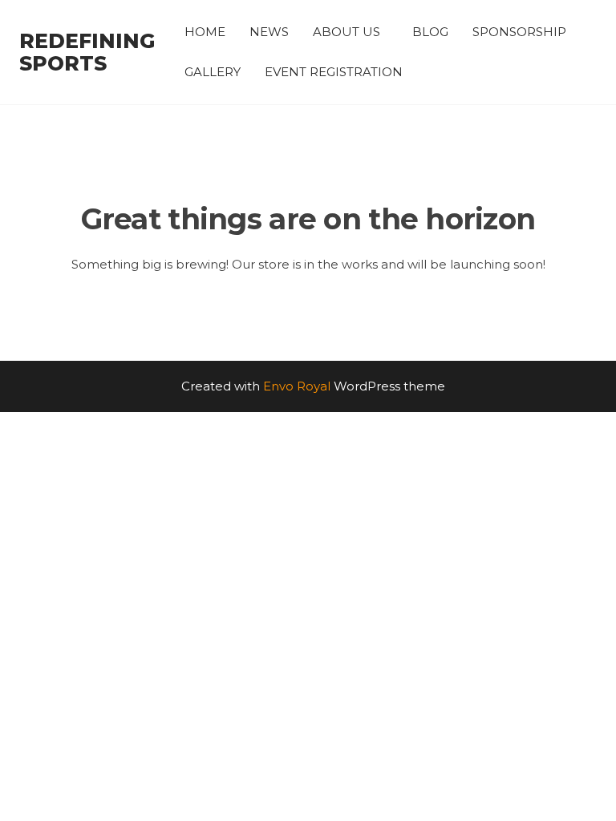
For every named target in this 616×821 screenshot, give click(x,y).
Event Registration (334, 71)
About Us (346, 31)
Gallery (212, 71)
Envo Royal (296, 386)
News (269, 31)
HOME (204, 31)
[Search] (594, 51)
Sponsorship (519, 31)
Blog (430, 31)
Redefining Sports (87, 52)
